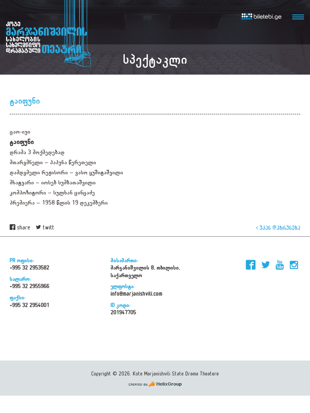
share (22, 228)
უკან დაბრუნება (279, 227)
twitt (47, 228)
